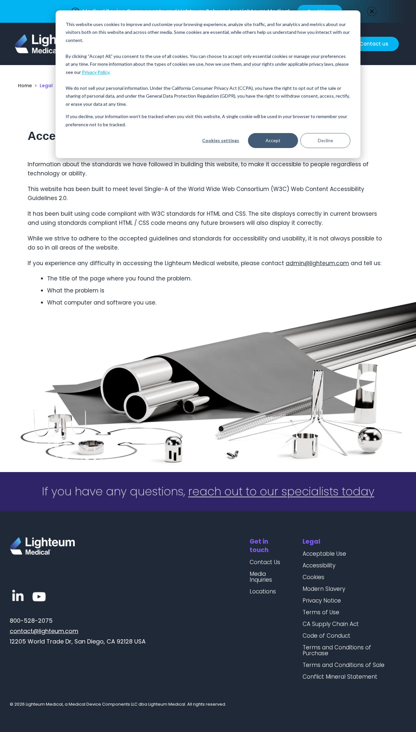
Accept (273, 140)
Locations (263, 591)
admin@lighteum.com (317, 263)
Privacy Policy (95, 72)
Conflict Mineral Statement (340, 677)
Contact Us (265, 562)
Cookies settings (220, 140)
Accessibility (319, 565)
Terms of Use (321, 612)
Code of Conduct (326, 636)
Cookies (313, 577)
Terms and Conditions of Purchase (337, 650)
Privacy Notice (322, 600)
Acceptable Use (324, 554)
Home (25, 85)
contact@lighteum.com (44, 631)
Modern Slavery (324, 589)
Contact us (373, 43)
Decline (325, 140)
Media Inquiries (261, 577)
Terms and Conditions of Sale (343, 665)
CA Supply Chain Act (331, 624)
